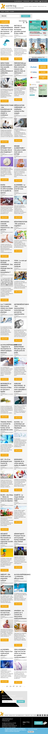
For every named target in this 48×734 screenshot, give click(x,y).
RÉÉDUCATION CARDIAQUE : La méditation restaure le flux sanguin (19, 109)
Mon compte (44, 1)
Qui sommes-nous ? (20, 715)
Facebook (38, 715)
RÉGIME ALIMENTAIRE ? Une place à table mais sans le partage (20, 150)
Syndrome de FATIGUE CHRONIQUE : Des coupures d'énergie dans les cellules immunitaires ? (6, 266)
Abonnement (34, 6)
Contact (35, 715)
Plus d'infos (16, 731)
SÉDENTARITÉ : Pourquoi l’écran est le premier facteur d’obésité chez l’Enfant (20, 537)
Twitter (40, 715)
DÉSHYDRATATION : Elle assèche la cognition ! (20, 223)
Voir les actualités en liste (23, 22)
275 (7, 686)
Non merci (30, 731)
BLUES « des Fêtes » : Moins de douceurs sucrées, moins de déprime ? (6, 499)
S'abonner (21, 701)
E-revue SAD (26, 1)
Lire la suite (4, 58)
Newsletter (12, 715)
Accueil (2, 11)
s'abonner (38, 723)
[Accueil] (3, 6)
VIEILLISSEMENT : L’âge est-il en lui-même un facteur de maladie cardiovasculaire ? (20, 653)
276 (10, 686)
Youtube (47, 715)
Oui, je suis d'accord (32, 729)
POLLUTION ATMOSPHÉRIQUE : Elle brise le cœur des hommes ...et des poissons (6, 29)
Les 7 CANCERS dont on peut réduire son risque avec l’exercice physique (6, 308)
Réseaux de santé (41, 6)
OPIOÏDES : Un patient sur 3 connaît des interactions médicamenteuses (20, 614)
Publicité (27, 715)
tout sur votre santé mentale (43, 67)
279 (20, 686)
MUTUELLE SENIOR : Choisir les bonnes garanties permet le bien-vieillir (20, 29)
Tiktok (45, 715)
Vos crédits (43, 72)
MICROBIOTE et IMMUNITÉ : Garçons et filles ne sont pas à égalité (5, 387)
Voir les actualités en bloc (26, 22)
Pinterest (42, 715)
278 (17, 686)
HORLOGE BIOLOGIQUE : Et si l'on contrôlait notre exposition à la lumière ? (20, 387)
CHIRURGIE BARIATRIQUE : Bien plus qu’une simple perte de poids (19, 348)
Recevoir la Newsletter (38, 57)
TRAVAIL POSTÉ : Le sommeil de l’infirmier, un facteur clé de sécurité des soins (6, 426)
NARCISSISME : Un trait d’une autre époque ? (5, 612)
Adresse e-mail (5, 699)
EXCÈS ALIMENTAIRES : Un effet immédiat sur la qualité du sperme (6, 189)
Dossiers (30, 6)
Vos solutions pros (43, 77)
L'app (32, 1)
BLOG (45, 6)
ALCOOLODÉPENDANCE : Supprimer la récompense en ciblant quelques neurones (8, 348)
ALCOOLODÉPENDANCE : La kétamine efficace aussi (22, 576)
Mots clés (4, 16)
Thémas (36, 1)
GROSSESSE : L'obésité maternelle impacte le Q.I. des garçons (6, 225)
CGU (31, 715)
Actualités (26, 6)
